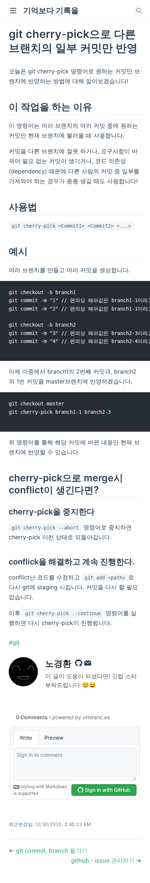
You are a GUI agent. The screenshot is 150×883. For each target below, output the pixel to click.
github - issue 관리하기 (103, 860)
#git (14, 642)
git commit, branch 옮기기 (51, 850)
